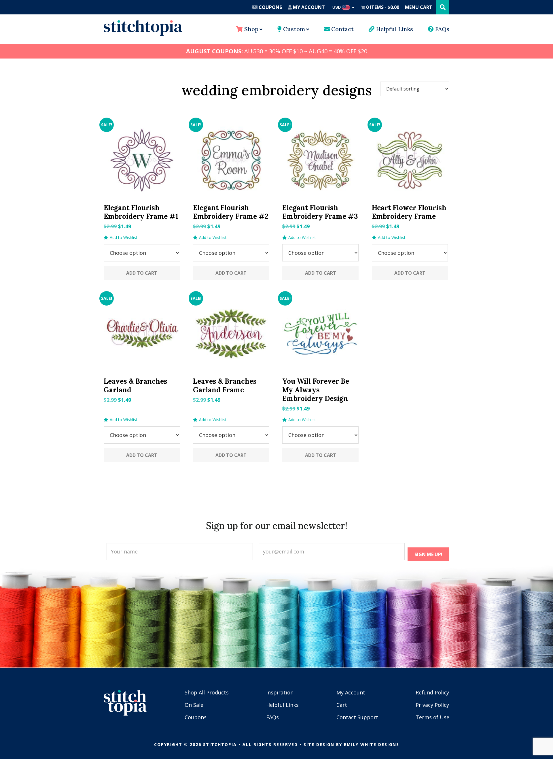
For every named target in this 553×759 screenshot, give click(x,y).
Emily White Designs (371, 744)
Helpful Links (393, 29)
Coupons (269, 7)
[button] (120, 237)
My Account (308, 7)
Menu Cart (418, 7)
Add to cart (141, 273)
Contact (342, 29)
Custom (293, 29)
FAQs (441, 29)
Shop (250, 29)
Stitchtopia (143, 28)
